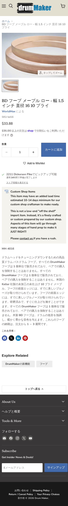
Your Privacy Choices (48, 494)
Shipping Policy (41, 490)
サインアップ (56, 467)
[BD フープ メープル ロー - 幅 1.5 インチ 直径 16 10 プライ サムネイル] (10, 86)
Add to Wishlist (36, 163)
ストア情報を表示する (17, 182)
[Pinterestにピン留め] (25, 338)
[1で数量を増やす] (33, 152)
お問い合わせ (22, 490)
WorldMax (8, 111)
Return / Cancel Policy (21, 494)
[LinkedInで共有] (18, 338)
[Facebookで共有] (4, 338)
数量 (4, 144)
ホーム (6, 21)
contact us (26, 238)
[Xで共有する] (11, 338)
